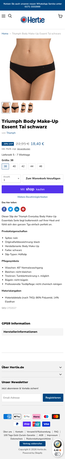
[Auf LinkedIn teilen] (16, 209)
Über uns (7, 431)
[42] (23, 170)
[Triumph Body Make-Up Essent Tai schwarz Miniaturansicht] (6, 107)
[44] (32, 170)
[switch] (58, 454)
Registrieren (53, 398)
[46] (41, 170)
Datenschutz (16, 438)
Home (5, 33)
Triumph (11, 133)
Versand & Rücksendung (38, 431)
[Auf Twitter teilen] (10, 209)
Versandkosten (23, 149)
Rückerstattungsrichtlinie (38, 438)
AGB (41, 435)
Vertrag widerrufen (32, 443)
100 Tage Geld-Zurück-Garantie (19, 435)
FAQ (56, 431)
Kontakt (19, 431)
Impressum (52, 435)
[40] (14, 170)
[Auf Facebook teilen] (4, 209)
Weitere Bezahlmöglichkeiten (32, 197)
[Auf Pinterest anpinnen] (23, 209)
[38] (6, 170)
